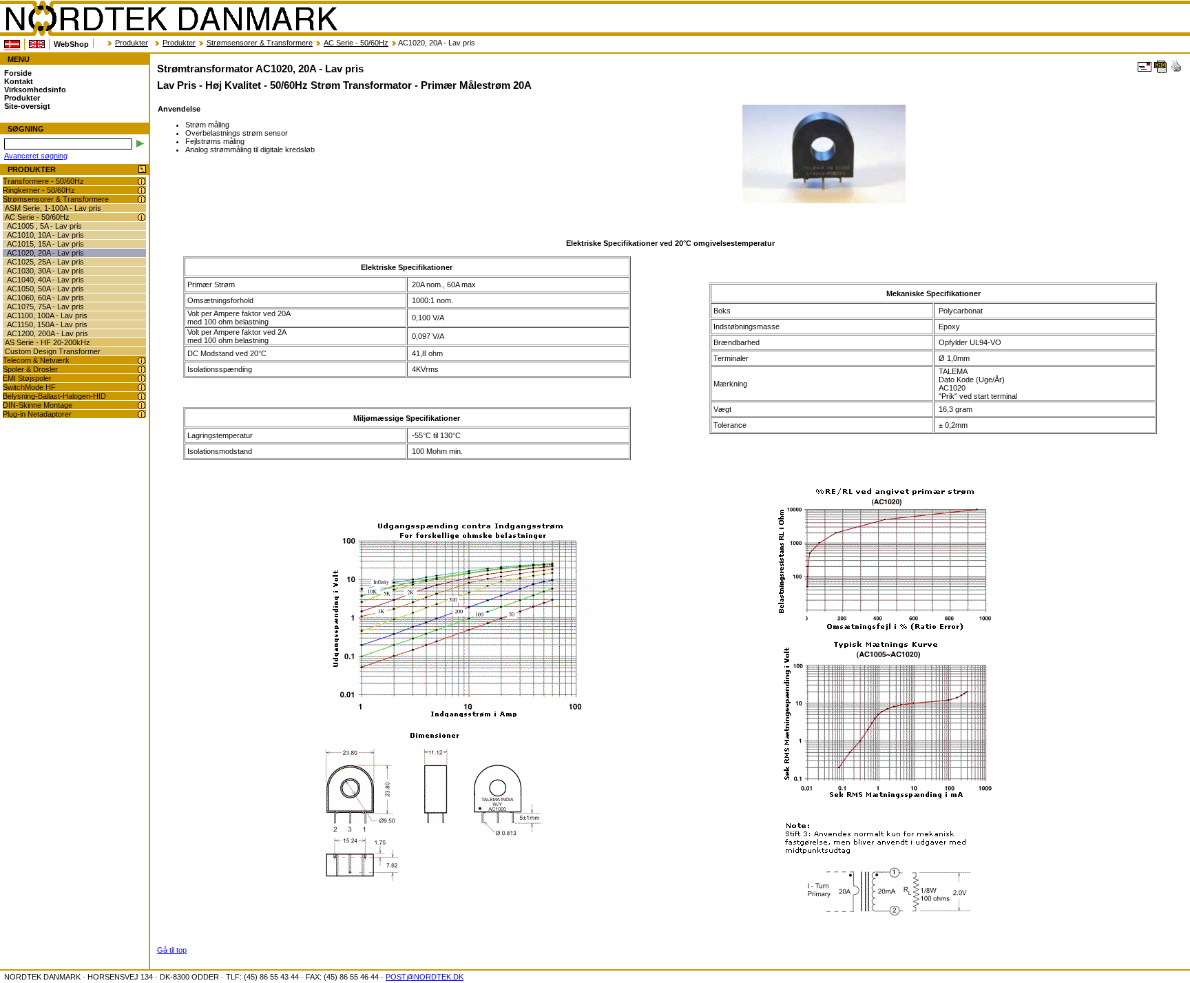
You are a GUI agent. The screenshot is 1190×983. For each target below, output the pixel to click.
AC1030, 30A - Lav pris (45, 271)
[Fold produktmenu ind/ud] (142, 169)
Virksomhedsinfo (35, 89)
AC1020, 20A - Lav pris (45, 253)
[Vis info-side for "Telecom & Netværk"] (141, 360)
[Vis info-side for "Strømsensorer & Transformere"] (141, 199)
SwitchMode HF (29, 387)
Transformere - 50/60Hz (43, 181)
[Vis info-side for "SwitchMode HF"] (141, 387)
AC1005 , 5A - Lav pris (44, 226)
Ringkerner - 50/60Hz (39, 190)
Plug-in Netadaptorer (37, 414)
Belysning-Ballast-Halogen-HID (54, 396)
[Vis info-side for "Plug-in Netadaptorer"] (141, 414)
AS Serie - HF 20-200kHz (47, 342)
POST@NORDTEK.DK (424, 977)
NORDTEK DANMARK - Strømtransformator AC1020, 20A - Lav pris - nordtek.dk (171, 18)
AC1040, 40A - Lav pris (45, 280)
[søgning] (140, 143)
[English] (37, 44)
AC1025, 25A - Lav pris (45, 262)
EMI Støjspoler (27, 378)
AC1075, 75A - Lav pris (45, 306)
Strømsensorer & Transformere (260, 43)
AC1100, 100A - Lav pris (47, 315)
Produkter (131, 43)
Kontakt (18, 81)
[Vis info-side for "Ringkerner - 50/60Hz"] (141, 190)
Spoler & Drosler (30, 369)
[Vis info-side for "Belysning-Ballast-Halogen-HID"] (141, 396)
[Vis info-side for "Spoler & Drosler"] (141, 369)
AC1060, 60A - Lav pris (45, 297)
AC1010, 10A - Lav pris (45, 235)
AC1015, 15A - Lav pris (45, 244)
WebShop (71, 44)
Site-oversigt (27, 106)
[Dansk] (12, 44)
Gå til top (172, 950)
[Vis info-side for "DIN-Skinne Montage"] (141, 405)
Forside (18, 73)
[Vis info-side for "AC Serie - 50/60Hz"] (141, 217)
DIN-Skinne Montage (37, 405)
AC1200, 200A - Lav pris (47, 333)
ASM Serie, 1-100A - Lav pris (53, 208)
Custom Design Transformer (53, 351)
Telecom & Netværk (36, 360)
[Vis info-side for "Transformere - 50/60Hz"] (141, 181)
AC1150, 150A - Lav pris (47, 324)
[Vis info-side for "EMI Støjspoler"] (141, 378)
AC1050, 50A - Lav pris (45, 288)
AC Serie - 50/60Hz (356, 43)
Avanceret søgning (35, 156)
